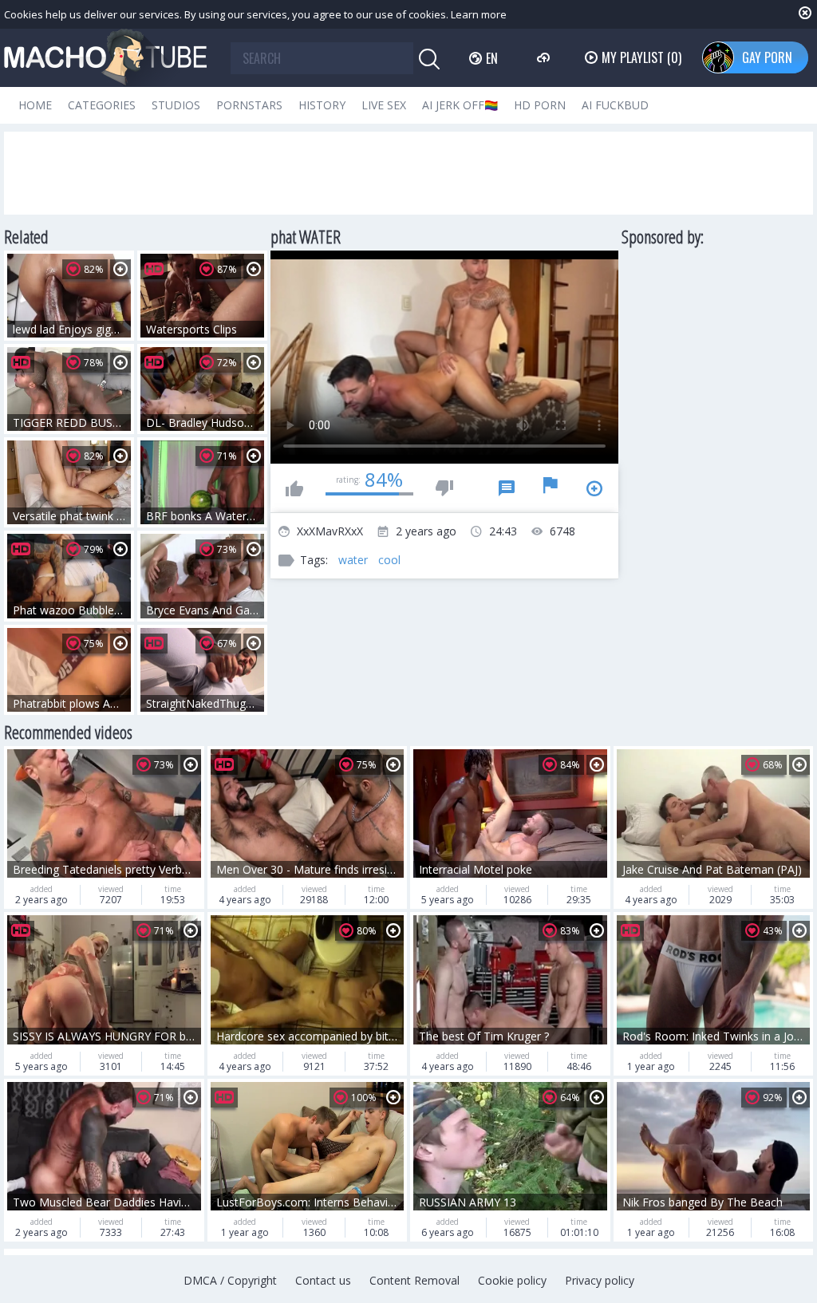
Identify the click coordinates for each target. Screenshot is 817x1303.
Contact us (323, 1280)
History (321, 105)
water (353, 559)
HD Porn (540, 105)
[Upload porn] (545, 57)
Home (35, 105)
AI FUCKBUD (615, 105)
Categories (102, 105)
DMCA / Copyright (230, 1280)
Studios (176, 105)
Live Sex (383, 105)
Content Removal (414, 1280)
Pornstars (249, 105)
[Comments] (506, 488)
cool (389, 559)
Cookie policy (512, 1280)
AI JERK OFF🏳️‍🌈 (460, 105)
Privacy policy (599, 1280)
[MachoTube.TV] (105, 58)
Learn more (479, 14)
